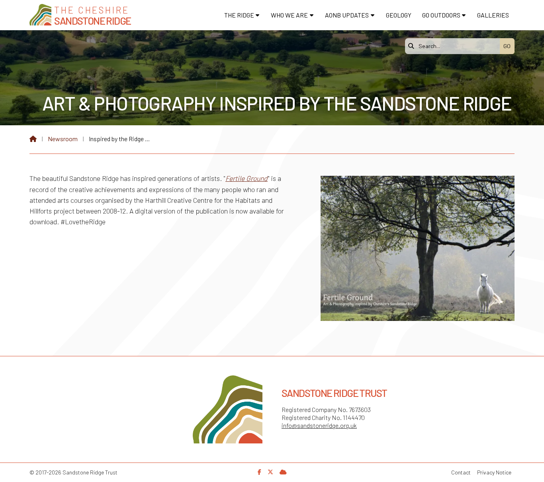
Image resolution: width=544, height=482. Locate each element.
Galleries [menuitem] (493, 15)
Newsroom (63, 138)
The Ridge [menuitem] (239, 15)
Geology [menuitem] (398, 15)
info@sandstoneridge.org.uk (319, 425)
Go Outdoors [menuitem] (441, 15)
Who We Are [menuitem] (289, 15)
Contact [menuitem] (461, 472)
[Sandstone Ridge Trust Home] (40, 14)
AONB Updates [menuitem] (347, 15)
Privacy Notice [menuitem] (494, 472)
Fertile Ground (246, 178)
